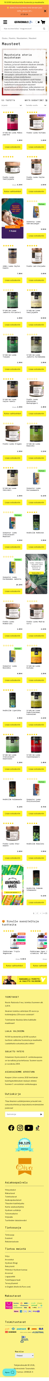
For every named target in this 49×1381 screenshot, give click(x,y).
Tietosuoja (9, 1235)
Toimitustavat (11, 1196)
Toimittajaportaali (12, 1280)
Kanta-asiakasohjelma (14, 1207)
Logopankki (10, 1276)
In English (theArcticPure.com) (18, 1287)
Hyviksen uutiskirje (13, 1210)
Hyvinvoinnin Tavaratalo (24, 1368)
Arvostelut (9, 1259)
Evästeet (9, 1238)
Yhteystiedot (10, 1190)
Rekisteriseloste (12, 1241)
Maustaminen (22, 38)
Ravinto (12, 38)
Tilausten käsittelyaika (14, 1203)
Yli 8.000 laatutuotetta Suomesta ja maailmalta (22, 2)
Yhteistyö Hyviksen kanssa (16, 1270)
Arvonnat (9, 1273)
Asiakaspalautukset (13, 1200)
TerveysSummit (11, 1283)
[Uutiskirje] (41, 1114)
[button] (43, 22)
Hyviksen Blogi (11, 1263)
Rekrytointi (10, 1266)
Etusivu (5, 38)
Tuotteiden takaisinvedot (16, 1220)
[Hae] (44, 28)
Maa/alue (19, 1351)
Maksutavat (10, 1193)
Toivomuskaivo (11, 1213)
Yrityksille (9, 1217)
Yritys (7, 1256)
